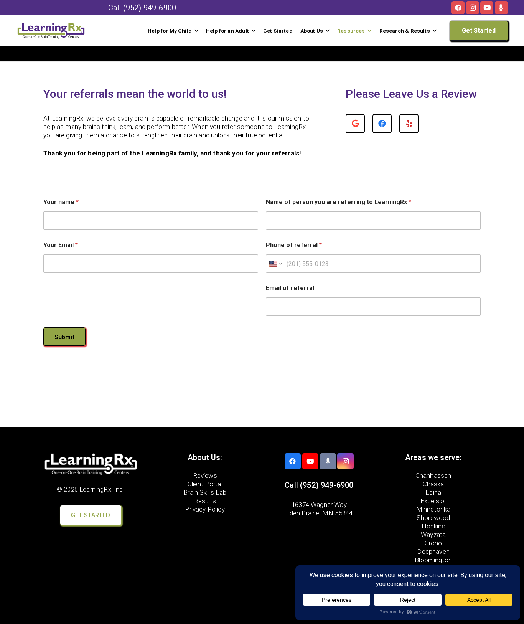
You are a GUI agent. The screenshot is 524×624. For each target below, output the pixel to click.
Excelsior (433, 501)
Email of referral (290, 288)
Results (205, 501)
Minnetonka (433, 509)
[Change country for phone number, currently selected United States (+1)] (275, 263)
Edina (433, 492)
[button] (196, 31)
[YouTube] (486, 7)
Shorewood (433, 518)
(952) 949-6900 (149, 7)
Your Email (60, 245)
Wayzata (433, 534)
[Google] (355, 123)
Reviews (205, 475)
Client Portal (205, 484)
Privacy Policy (204, 509)
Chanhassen (433, 475)
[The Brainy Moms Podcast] (501, 7)
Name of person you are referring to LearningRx (338, 202)
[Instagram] (472, 7)
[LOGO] (51, 30)
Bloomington (433, 560)
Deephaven (433, 551)
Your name (61, 202)
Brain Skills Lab (204, 492)
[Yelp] (409, 123)
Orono (433, 543)
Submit (64, 337)
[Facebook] (458, 7)
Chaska (433, 484)
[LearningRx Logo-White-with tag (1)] (90, 464)
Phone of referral (294, 245)
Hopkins (433, 526)
